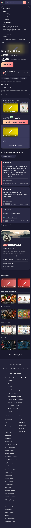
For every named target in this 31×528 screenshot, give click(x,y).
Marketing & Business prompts (15, 402)
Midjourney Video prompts (11, 500)
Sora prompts (8, 435)
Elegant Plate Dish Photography (7, 302)
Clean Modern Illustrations (24, 111)
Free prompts (8, 429)
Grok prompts (8, 487)
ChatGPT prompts (9, 466)
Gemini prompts (9, 481)
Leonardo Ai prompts (10, 469)
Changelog (13, 368)
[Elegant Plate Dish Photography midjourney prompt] (8, 299)
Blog (18, 368)
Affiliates (19, 373)
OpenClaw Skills (22, 431)
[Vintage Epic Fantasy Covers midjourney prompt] (8, 314)
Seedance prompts (9, 503)
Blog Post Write (21, 286)
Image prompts (8, 419)
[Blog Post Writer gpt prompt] (10, 132)
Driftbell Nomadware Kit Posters (23, 349)
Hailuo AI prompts (9, 453)
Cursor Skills (22, 428)
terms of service (20, 81)
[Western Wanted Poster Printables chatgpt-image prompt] (8, 330)
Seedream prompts (9, 506)
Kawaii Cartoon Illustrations (11, 217)
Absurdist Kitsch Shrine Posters (23, 317)
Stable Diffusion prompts (11, 460)
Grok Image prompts (10, 490)
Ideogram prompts (9, 478)
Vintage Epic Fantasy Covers (7, 317)
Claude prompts (8, 475)
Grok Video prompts (9, 493)
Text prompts (8, 423)
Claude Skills (22, 422)
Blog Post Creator (5, 286)
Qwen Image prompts (10, 518)
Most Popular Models (13, 384)
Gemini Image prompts (10, 447)
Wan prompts (8, 515)
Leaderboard (13, 373)
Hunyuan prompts (9, 509)
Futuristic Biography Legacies (7, 349)
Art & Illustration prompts (14, 390)
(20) (16, 55)
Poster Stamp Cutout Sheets (23, 333)
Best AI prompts (12, 387)
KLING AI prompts (9, 450)
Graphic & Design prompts (14, 396)
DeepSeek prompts (9, 463)
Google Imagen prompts (11, 456)
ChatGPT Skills (22, 425)
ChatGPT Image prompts (11, 444)
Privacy (22, 368)
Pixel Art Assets (9, 180)
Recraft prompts (9, 512)
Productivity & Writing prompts (15, 399)
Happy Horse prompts (10, 521)
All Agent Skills (22, 419)
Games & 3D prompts (13, 408)
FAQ (3, 368)
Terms (27, 368)
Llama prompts (8, 472)
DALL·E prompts (8, 441)
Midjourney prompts (9, 432)
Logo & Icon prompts (13, 393)
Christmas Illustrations (23, 302)
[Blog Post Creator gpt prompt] (8, 283)
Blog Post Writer (6, 135)
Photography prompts (13, 405)
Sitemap (10, 411)
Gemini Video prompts (10, 497)
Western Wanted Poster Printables (7, 333)
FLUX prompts (8, 438)
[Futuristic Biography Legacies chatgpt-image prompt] (8, 345)
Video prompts (8, 426)
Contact (7, 368)
